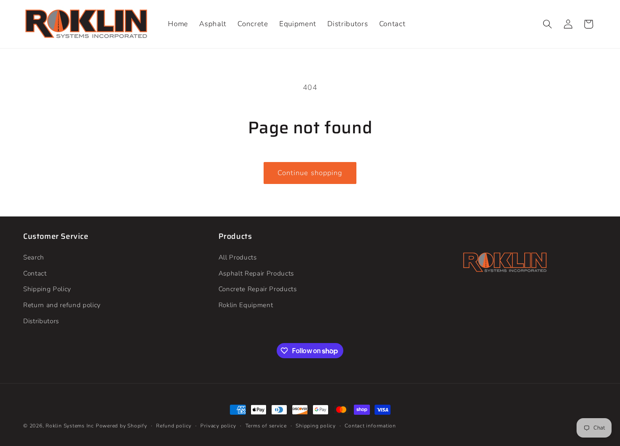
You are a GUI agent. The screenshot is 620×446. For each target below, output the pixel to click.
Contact (35, 273)
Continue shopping (310, 173)
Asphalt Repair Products (256, 273)
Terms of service (266, 425)
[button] (547, 24)
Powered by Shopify (121, 425)
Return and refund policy (62, 304)
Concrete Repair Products (257, 289)
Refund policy (173, 425)
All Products (237, 257)
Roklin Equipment (245, 304)
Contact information (370, 425)
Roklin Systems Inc (70, 425)
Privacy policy (218, 425)
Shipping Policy (47, 289)
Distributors (41, 320)
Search (33, 257)
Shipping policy (316, 425)
